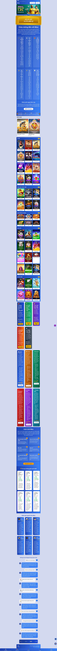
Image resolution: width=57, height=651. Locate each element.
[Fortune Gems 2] (34, 126)
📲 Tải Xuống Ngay (28, 108)
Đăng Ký (37, 2)
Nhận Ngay (21, 323)
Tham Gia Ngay (28, 323)
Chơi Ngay (20, 385)
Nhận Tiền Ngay (36, 323)
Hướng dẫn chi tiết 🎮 (28, 463)
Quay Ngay (21, 346)
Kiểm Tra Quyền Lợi (28, 346)
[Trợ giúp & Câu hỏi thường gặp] (56, 639)
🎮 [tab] (20, 114)
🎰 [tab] (25, 114)
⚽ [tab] (37, 114)
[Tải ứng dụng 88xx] (28, 9)
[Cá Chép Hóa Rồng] (22, 126)
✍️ (51, 650)
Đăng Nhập (32, 2)
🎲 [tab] (31, 114)
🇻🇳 (55, 325)
